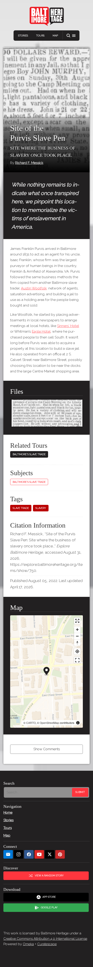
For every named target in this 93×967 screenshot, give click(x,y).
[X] (49, 854)
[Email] (8, 854)
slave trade (21, 508)
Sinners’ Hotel (68, 326)
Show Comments (46, 749)
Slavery (40, 508)
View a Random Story (49, 875)
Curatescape (47, 944)
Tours (40, 35)
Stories (23, 35)
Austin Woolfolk (34, 288)
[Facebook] (29, 854)
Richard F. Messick (29, 163)
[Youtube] (39, 854)
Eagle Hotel (41, 331)
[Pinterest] (60, 854)
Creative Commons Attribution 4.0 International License (45, 939)
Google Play (49, 907)
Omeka (28, 944)
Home (7, 812)
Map (55, 35)
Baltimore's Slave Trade (29, 454)
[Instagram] (18, 854)
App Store (49, 896)
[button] (71, 35)
